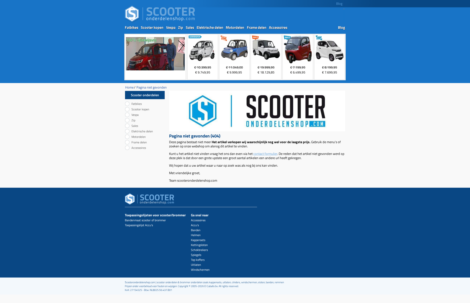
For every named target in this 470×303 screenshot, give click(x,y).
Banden (195, 230)
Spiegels (196, 255)
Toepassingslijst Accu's (139, 225)
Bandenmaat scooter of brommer (145, 220)
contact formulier (265, 153)
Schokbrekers (199, 250)
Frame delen (256, 27)
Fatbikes (131, 27)
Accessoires (278, 27)
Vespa (171, 27)
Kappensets (198, 240)
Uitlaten (196, 264)
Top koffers (198, 260)
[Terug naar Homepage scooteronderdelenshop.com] (160, 22)
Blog (339, 3)
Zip (180, 27)
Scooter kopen (152, 27)
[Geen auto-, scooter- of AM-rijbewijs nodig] (155, 70)
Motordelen (235, 27)
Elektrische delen (210, 27)
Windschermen (200, 269)
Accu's (195, 225)
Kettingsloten (199, 245)
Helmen (196, 235)
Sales (190, 27)
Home (129, 87)
